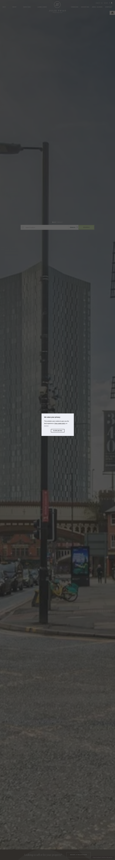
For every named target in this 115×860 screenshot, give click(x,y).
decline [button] (46, 426)
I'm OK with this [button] (57, 430)
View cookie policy (59, 423)
